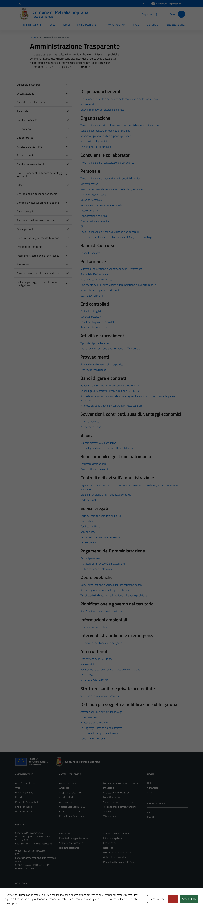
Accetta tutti (189, 899)
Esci (173, 899)
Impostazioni (157, 899)
